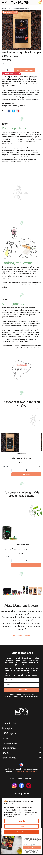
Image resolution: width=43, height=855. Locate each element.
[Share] (9, 111)
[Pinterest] (18, 111)
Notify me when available (24, 70)
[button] (7, 2)
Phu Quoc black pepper (21, 458)
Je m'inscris (21, 690)
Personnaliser (21, 821)
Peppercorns (24, 8)
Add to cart (26, 474)
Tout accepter (21, 832)
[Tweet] (13, 111)
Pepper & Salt (13, 8)
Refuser (21, 826)
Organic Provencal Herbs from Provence (21, 549)
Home (4, 8)
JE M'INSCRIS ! (31, 847)
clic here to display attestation (25, 771)
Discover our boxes (21, 635)
